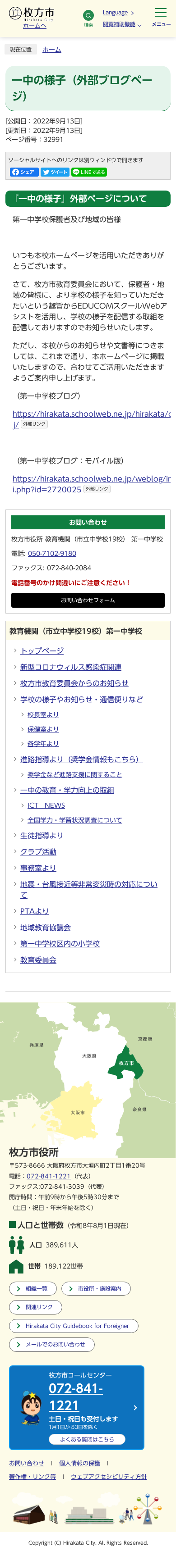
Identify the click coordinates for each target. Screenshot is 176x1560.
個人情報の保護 (79, 1463)
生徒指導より (42, 835)
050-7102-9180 (52, 553)
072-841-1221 (49, 1176)
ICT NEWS (46, 805)
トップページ (42, 651)
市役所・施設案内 (99, 1288)
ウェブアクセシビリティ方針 (109, 1477)
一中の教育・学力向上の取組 (67, 790)
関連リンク (39, 1307)
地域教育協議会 (45, 927)
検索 (88, 25)
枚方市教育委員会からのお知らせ (74, 683)
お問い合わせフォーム (88, 600)
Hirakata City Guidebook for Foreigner (77, 1325)
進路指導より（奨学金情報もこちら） (81, 759)
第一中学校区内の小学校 (60, 943)
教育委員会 (38, 960)
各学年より (43, 744)
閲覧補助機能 (119, 24)
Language (115, 12)
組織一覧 (36, 1288)
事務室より (38, 868)
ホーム (51, 49)
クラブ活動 (38, 851)
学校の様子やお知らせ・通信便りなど (81, 699)
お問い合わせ (26, 1463)
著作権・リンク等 (32, 1477)
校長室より (43, 715)
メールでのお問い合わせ (55, 1344)
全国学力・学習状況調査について (75, 820)
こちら (87, 1439)
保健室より (43, 729)
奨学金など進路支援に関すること (75, 775)
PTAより (34, 911)
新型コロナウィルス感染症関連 (70, 667)
